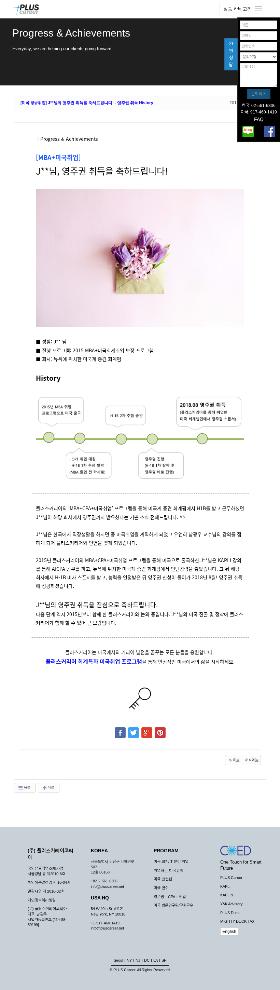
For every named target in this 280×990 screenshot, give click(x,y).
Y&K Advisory (231, 904)
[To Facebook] (120, 729)
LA (155, 960)
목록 (26, 787)
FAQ (259, 119)
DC (147, 960)
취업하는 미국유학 (168, 870)
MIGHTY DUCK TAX (237, 921)
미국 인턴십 (163, 879)
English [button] (229, 931)
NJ (138, 960)
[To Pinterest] (160, 729)
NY (129, 960)
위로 (50, 787)
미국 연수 (161, 888)
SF (164, 960)
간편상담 (231, 54)
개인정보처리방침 (42, 900)
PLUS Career (231, 878)
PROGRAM (166, 850)
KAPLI (225, 886)
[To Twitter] (133, 729)
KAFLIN (226, 895)
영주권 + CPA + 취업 (170, 897)
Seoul (118, 960)
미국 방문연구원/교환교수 (173, 905)
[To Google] (147, 729)
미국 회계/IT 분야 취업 (171, 861)
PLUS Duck (230, 913)
